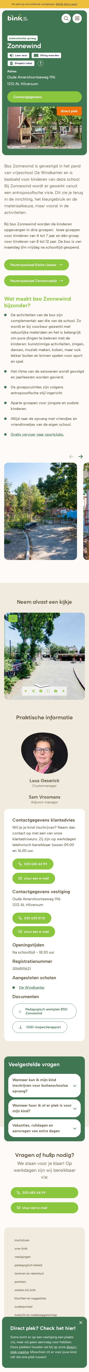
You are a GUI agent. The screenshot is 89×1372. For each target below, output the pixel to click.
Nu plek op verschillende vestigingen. (44, 4)
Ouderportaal (23, 1307)
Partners (20, 1282)
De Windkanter (32, 987)
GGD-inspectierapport (43, 1027)
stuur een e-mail (36, 878)
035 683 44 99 (35, 864)
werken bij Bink (25, 1290)
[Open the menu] (77, 18)
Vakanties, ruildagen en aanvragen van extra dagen (36, 1128)
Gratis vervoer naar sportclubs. (37, 434)
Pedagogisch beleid (28, 1265)
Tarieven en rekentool (29, 1273)
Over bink (21, 1248)
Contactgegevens (27, 97)
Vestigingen (22, 1257)
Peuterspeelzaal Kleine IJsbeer (33, 265)
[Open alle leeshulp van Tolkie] (40, 63)
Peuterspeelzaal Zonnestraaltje (33, 281)
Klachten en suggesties (30, 1298)
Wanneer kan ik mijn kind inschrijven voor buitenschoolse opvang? (40, 1085)
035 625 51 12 (34, 918)
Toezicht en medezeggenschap (35, 1315)
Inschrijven (21, 1240)
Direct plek (69, 111)
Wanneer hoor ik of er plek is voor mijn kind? (42, 1108)
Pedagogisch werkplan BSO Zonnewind (46, 1011)
